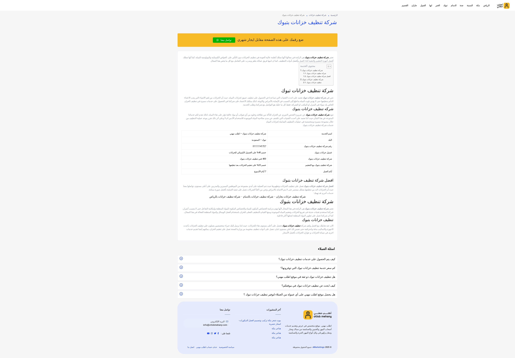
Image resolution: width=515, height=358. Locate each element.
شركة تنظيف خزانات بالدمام (258, 196)
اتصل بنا (190, 347)
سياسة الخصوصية (226, 347)
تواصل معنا (225, 40)
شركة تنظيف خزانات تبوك (312, 70)
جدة (461, 5)
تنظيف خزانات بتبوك (314, 82)
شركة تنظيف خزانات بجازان (291, 196)
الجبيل (423, 5)
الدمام (453, 5)
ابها (430, 5)
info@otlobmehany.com (215, 325)
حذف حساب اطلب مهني (206, 347)
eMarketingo (319, 347)
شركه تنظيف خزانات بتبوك (316, 73)
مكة (478, 5)
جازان (414, 5)
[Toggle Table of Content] (328, 66)
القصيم (405, 5)
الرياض (486, 5)
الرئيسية (334, 15)
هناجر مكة (276, 328)
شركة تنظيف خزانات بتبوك (313, 79)
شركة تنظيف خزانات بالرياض (224, 196)
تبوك (445, 5)
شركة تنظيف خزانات (317, 15)
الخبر (437, 5)
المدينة (470, 5)
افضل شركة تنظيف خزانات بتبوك (319, 76)
